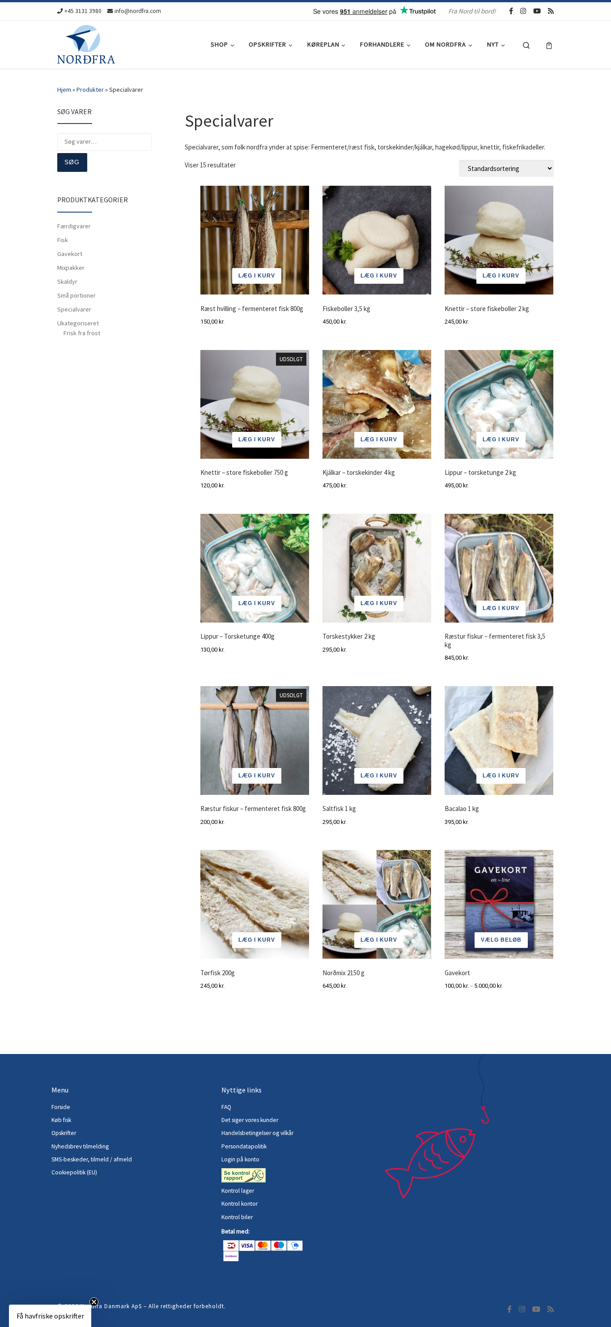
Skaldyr (67, 281)
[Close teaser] (93, 1301)
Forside (60, 1107)
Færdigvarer (74, 226)
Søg (72, 162)
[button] (50, 1316)
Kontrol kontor (240, 1204)
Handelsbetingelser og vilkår (257, 1133)
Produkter (90, 89)
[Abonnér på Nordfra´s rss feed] (551, 11)
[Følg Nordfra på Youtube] (537, 11)
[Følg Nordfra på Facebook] (511, 11)
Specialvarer (74, 309)
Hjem (64, 89)
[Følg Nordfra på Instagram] (523, 11)
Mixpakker (71, 268)
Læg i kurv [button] (256, 276)
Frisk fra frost (82, 333)
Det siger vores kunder (249, 1120)
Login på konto (240, 1159)
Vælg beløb (501, 940)
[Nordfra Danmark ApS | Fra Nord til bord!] (86, 43)
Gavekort (69, 254)
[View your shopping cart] (549, 44)
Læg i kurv (256, 439)
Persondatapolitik (244, 1146)
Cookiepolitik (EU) (74, 1172)
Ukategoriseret (78, 323)
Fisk (62, 240)
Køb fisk (61, 1120)
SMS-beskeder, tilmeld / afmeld (91, 1159)
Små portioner (76, 295)
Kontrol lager (238, 1191)
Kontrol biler (237, 1217)
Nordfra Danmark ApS (111, 1306)
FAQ (226, 1107)
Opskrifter (63, 1133)
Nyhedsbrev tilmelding (80, 1146)
